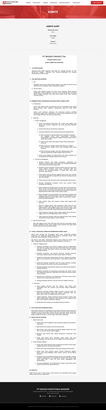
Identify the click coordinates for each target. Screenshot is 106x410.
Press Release (53, 2)
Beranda (28, 2)
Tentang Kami (36, 2)
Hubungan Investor (64, 2)
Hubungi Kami (76, 2)
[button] (40, 2)
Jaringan (45, 2)
